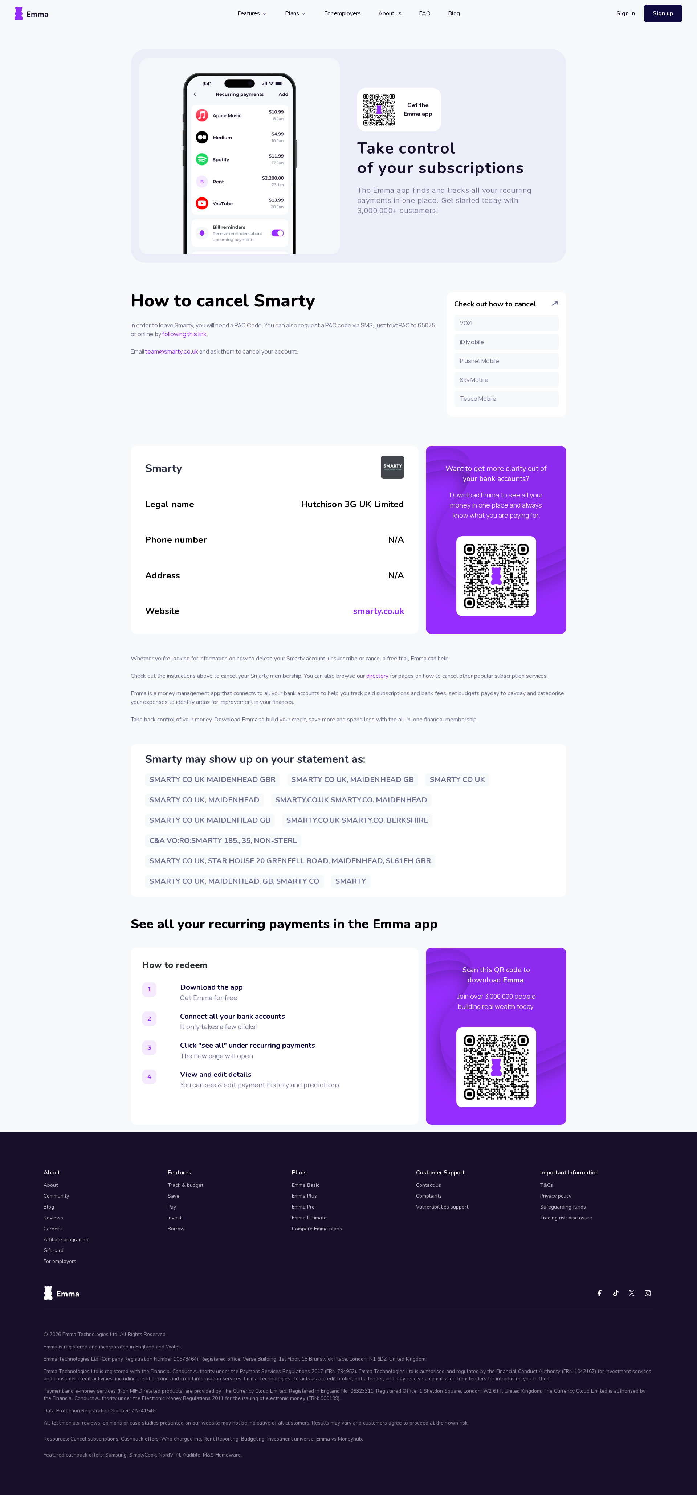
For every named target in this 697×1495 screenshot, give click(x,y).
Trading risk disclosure (566, 1217)
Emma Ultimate (309, 1217)
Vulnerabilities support (442, 1206)
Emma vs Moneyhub (339, 1438)
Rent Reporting (221, 1438)
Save (173, 1196)
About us (390, 13)
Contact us (428, 1185)
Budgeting (253, 1438)
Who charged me (181, 1438)
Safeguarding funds (563, 1206)
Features (248, 13)
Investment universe (290, 1438)
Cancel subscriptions (94, 1438)
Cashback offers (140, 1438)
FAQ (425, 13)
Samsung (116, 1454)
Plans (292, 13)
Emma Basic (305, 1185)
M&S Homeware (222, 1454)
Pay (172, 1206)
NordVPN (169, 1454)
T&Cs (546, 1185)
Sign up (663, 13)
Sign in (625, 13)
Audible (191, 1454)
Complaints (429, 1196)
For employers (342, 13)
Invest (175, 1217)
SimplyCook (142, 1454)
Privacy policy (555, 1196)
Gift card (54, 1250)
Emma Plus (304, 1196)
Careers (53, 1228)
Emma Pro (303, 1206)
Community (56, 1196)
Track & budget (185, 1185)
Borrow (176, 1228)
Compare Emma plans (317, 1228)
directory (377, 676)
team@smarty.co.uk (171, 351)
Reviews (53, 1217)
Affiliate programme (67, 1239)
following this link (184, 334)
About (51, 1185)
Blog (454, 13)
